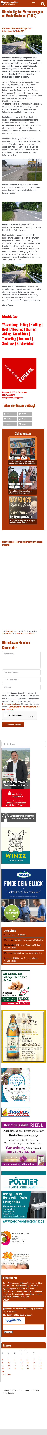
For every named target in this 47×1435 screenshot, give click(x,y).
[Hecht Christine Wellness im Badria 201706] (15, 1252)
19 (22, 1366)
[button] (10, 414)
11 (15, 1363)
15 (40, 1363)
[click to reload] (14, 1320)
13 (28, 1363)
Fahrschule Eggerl (10, 316)
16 (3, 1366)
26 (22, 1369)
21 (34, 1366)
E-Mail (6, 1300)
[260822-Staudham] (23, 497)
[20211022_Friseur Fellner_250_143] (15, 1231)
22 (40, 1366)
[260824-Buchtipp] (22, 438)
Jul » (9, 1374)
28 (34, 1369)
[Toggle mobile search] (43, 4)
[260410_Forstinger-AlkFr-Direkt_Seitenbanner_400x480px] (23, 1011)
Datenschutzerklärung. (11, 704)
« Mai (3, 1374)
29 (40, 1369)
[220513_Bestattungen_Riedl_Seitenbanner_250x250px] (23, 1123)
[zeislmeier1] (15, 1109)
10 (9, 1363)
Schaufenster (6, 633)
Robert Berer (9, 631)
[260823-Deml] (22, 467)
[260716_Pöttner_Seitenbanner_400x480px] (23, 1173)
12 (22, 1363)
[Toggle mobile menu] (34, 4)
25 (15, 1369)
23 (3, 1369)
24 (9, 1369)
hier (27, 1297)
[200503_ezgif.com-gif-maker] (15, 1069)
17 (9, 1366)
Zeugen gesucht (19, 935)
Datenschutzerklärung (24, 1309)
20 (28, 1366)
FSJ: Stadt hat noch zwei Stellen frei (28, 940)
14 (34, 1363)
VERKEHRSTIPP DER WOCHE (25, 633)
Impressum (26, 1390)
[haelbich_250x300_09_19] (15, 972)
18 (15, 1366)
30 (3, 1372)
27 (28, 1369)
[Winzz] (15, 828)
